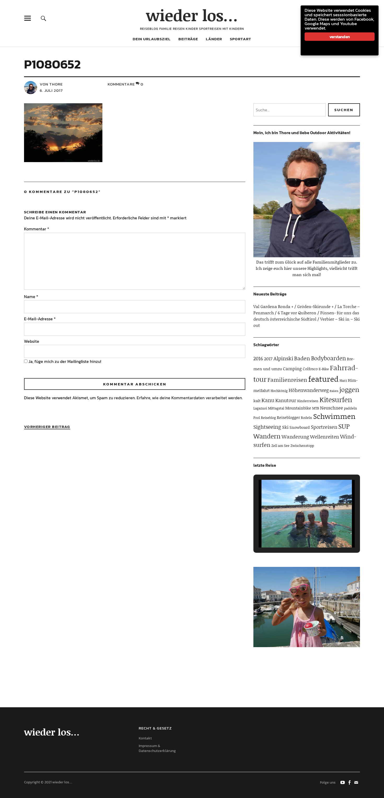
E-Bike (324, 369)
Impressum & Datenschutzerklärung (157, 748)
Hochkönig (279, 390)
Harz (343, 380)
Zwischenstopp (302, 445)
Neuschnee (331, 407)
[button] (294, 533)
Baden (302, 358)
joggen (349, 389)
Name (31, 296)
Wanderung (295, 436)
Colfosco (310, 369)
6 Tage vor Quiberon (297, 313)
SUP (344, 426)
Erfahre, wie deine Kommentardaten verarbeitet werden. (190, 398)
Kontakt (145, 738)
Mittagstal (276, 408)
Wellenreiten (324, 436)
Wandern (267, 436)
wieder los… (192, 15)
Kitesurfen (335, 399)
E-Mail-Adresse (40, 319)
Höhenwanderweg (309, 390)
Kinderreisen (307, 400)
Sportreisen (324, 426)
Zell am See (280, 445)
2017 (268, 358)
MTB (315, 408)
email (356, 782)
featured (323, 378)
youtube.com (343, 782)
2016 (258, 358)
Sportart (240, 39)
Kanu (267, 400)
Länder (214, 39)
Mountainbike (298, 408)
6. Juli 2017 (51, 90)
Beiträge (188, 39)
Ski (285, 427)
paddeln (350, 408)
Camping (292, 368)
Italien (334, 391)
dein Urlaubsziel (152, 39)
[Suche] (43, 18)
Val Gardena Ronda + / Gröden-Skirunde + (293, 306)
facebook (350, 782)
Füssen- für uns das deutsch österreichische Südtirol (306, 316)
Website (31, 341)
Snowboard (299, 427)
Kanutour (285, 400)
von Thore (51, 84)
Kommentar (36, 229)
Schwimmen (334, 416)
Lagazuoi (260, 408)
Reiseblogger (288, 417)
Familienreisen (287, 380)
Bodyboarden (328, 358)
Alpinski (283, 358)
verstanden (339, 36)
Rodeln (306, 417)
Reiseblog (268, 417)
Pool (256, 417)
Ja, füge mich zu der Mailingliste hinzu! (64, 361)
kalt (256, 400)
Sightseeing (267, 426)
